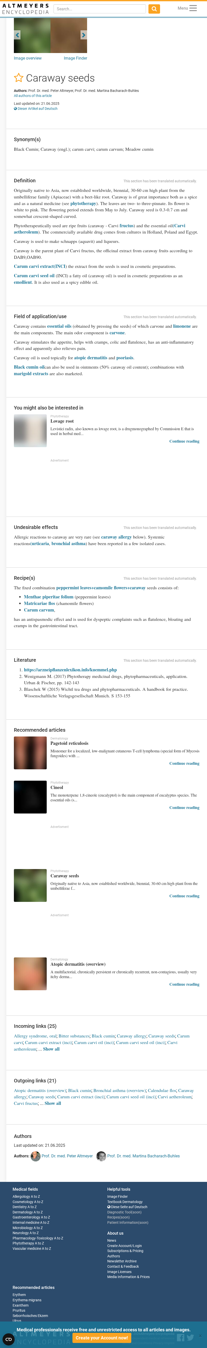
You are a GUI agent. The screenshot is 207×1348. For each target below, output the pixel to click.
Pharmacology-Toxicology (33, 1238)
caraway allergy (116, 536)
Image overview (28, 58)
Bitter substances (74, 1036)
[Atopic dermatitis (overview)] (30, 973)
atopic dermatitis (90, 357)
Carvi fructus (26, 1103)
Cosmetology (23, 1202)
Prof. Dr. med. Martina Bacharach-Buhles (143, 1156)
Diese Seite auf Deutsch (128, 1207)
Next (84, 34)
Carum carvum (39, 609)
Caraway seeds (161, 1036)
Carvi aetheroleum (175, 1096)
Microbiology (23, 1228)
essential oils (59, 326)
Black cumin (103, 1036)
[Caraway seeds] (30, 885)
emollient (23, 282)
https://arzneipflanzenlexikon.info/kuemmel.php (70, 669)
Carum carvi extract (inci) (48, 1042)
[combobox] (100, 8)
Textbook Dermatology (125, 1202)
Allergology (21, 1196)
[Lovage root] (30, 430)
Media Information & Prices (128, 1277)
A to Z (35, 1196)
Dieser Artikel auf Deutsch (37, 109)
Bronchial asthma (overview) (119, 1090)
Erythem (19, 1295)
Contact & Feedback (123, 1266)
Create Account (119, 1246)
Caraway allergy (131, 1036)
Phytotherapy (23, 1243)
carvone (117, 332)
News (111, 1240)
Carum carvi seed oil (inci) (140, 1042)
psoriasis (124, 357)
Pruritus (19, 1310)
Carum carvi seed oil (34, 275)
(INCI (59, 266)
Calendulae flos (162, 1090)
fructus (127, 225)
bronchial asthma (68, 543)
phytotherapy (83, 203)
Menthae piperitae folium (49, 596)
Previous (17, 34)
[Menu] (193, 9)
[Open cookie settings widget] (9, 1339)
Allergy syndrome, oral (35, 1036)
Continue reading (184, 441)
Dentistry (20, 1207)
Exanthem (21, 1305)
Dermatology (23, 1212)
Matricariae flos (39, 603)
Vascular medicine (27, 1249)
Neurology (21, 1233)
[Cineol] (30, 797)
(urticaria (39, 543)
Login (137, 1246)
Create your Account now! (102, 1337)
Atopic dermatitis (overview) (40, 1090)
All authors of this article (33, 96)
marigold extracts (31, 373)
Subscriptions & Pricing (125, 1251)
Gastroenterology (26, 1217)
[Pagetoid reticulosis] (30, 752)
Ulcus (17, 1321)
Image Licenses (119, 1272)
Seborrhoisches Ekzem (30, 1316)
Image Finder (75, 58)
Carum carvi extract (34, 266)
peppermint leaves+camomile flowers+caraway (101, 587)
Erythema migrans (27, 1300)
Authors (113, 1256)
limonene (182, 326)
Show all (51, 1049)
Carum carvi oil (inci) (94, 1042)
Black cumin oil (29, 367)
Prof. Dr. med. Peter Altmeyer (67, 1156)
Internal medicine (26, 1222)
